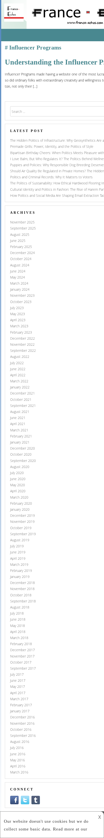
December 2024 (22, 252)
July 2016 (17, 747)
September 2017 (23, 668)
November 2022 (22, 344)
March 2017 (19, 699)
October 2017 (20, 662)
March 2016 (19, 772)
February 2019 (21, 570)
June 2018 (17, 619)
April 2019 (17, 558)
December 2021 (22, 393)
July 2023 (17, 307)
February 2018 (21, 643)
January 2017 (20, 711)
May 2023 (17, 314)
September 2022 (23, 350)
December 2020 (22, 448)
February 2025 (21, 246)
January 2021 (20, 442)
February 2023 (21, 332)
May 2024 (17, 277)
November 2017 (22, 656)
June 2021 (17, 417)
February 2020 (21, 503)
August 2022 (19, 356)
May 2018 (17, 625)
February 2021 (21, 436)
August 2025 (19, 234)
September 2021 (23, 405)
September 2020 (23, 460)
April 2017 (17, 692)
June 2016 (17, 754)
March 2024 (19, 283)
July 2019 (17, 546)
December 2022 (22, 338)
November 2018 (22, 588)
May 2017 (17, 686)
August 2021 (19, 411)
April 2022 (17, 375)
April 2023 (17, 320)
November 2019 (22, 521)
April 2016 (17, 766)
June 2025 (17, 240)
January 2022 (20, 387)
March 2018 (19, 637)
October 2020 (20, 454)
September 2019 (23, 534)
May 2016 (17, 760)
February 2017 (21, 705)
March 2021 (19, 430)
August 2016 (19, 741)
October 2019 (20, 528)
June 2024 (17, 271)
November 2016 (22, 723)
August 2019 (19, 540)
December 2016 (22, 717)
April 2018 (17, 631)
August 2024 (19, 265)
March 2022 (19, 381)
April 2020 (17, 491)
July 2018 (17, 613)
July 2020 (17, 472)
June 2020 (17, 479)
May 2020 (17, 485)
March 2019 (19, 564)
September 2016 (23, 735)
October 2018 (20, 595)
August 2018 (19, 607)
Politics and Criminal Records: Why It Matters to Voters (51, 177)
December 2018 (22, 582)
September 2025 (23, 228)
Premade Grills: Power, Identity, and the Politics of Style (51, 146)
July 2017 (17, 674)
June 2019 (17, 552)
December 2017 (22, 650)
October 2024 (20, 258)
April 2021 (17, 423)
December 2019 (22, 515)
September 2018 (23, 601)
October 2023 (20, 301)
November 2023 (22, 295)
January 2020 (20, 509)
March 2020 (19, 497)
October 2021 (20, 399)
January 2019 (20, 576)
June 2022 (17, 369)
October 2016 (20, 729)
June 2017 (17, 680)
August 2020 (19, 466)
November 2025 (22, 222)
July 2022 (17, 363)
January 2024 (20, 289)
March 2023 (19, 326)
